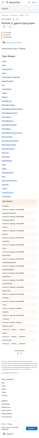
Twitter (4, 392)
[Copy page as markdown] (10, 26)
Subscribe (31, 428)
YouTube (4, 395)
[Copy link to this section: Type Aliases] (17, 56)
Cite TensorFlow (7, 417)
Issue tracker (6, 404)
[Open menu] (3, 2)
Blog (3, 383)
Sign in (34, 2)
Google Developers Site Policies (22, 367)
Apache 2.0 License (31, 365)
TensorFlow (5, 15)
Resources (14, 15)
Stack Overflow (6, 410)
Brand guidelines (7, 413)
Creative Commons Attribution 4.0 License (24, 363)
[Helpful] (13, 19)
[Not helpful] (16, 19)
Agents (5, 8)
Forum (4, 386)
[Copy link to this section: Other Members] (15, 201)
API (27, 15)
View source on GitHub (13, 42)
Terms (4, 424)
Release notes (6, 407)
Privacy (10, 424)
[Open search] (29, 2)
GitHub (4, 389)
